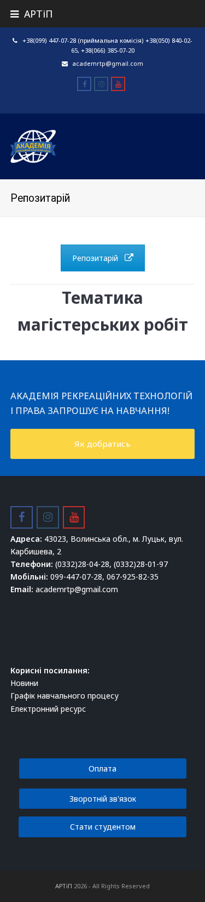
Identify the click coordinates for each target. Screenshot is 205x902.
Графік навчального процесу (64, 695)
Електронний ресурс (48, 709)
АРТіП (63, 886)
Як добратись (102, 443)
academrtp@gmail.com (107, 63)
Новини (24, 683)
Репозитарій (95, 258)
